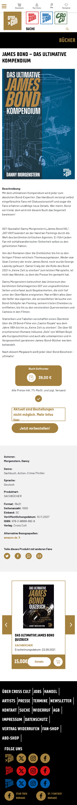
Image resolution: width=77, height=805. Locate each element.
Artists (8, 700)
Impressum (12, 719)
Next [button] (71, 625)
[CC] (9, 758)
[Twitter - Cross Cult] (21, 758)
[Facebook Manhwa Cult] (45, 783)
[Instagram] (33, 758)
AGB (56, 710)
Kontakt (9, 710)
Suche (25, 710)
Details (39, 661)
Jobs (37, 691)
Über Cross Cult (16, 691)
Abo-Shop (10, 738)
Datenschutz (36, 719)
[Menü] (4, 6)
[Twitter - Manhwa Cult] (21, 783)
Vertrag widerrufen (20, 728)
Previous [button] (6, 625)
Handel (50, 691)
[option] (38, 625)
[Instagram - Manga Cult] (33, 771)
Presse (24, 700)
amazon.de (11, 537)
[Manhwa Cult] (9, 783)
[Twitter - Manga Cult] (21, 771)
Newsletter (60, 700)
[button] (7, 556)
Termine (40, 700)
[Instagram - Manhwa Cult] (33, 783)
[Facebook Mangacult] (45, 771)
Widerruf (41, 710)
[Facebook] (45, 758)
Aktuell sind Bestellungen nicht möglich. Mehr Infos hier (33, 414)
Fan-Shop (50, 728)
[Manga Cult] (9, 771)
